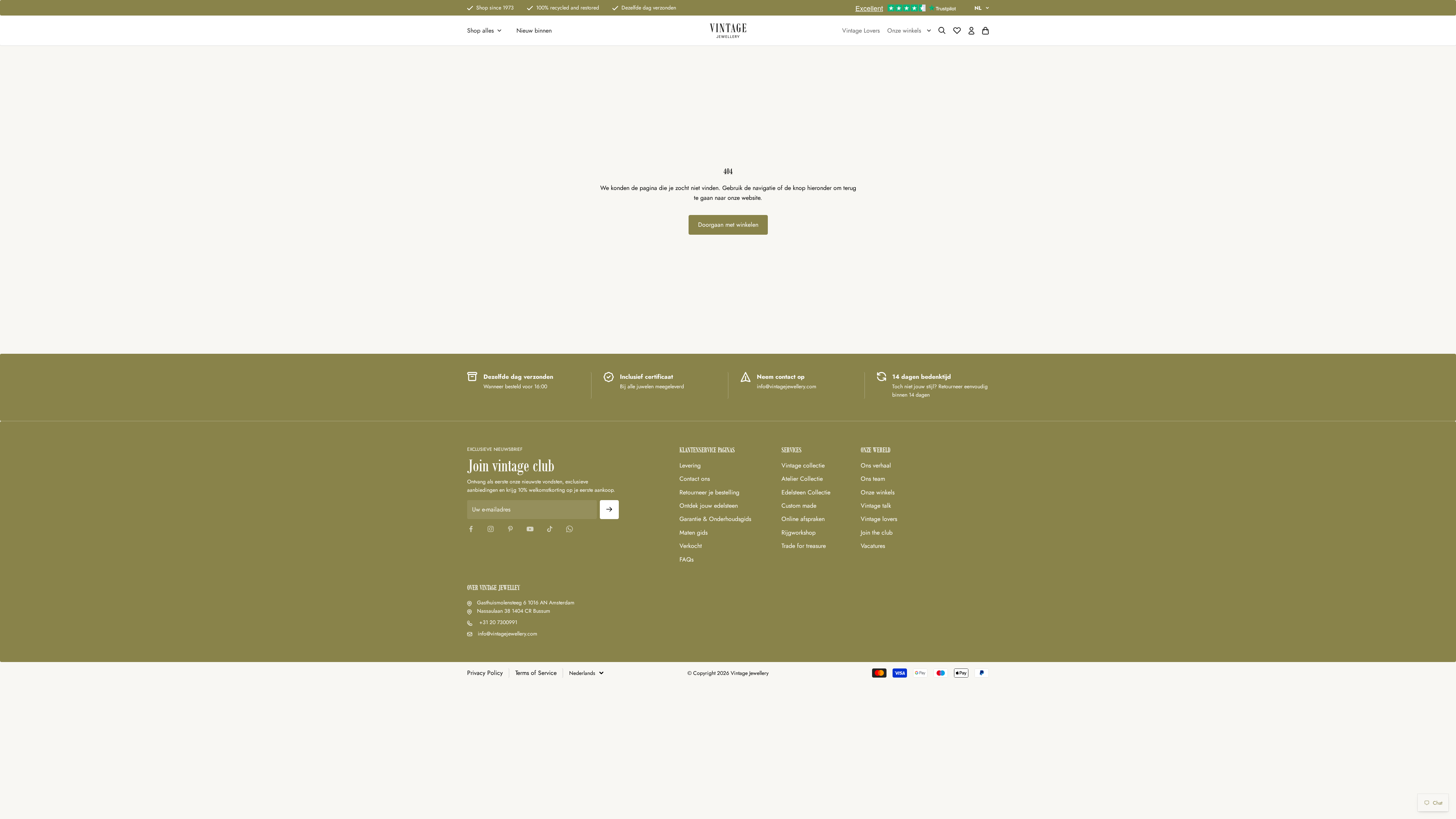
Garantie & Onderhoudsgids (715, 519)
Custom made (798, 505)
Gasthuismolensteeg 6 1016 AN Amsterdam (525, 602)
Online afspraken (803, 519)
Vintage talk (876, 505)
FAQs (686, 559)
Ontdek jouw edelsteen (708, 505)
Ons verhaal (876, 465)
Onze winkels (877, 492)
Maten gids (693, 532)
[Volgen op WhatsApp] (569, 529)
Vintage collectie (803, 465)
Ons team (873, 478)
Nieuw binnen (534, 30)
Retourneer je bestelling (709, 492)
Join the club (877, 532)
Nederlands (582, 673)
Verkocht (690, 545)
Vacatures (873, 545)
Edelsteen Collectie (805, 492)
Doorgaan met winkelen (728, 224)
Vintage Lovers (861, 30)
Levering (690, 465)
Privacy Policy (485, 672)
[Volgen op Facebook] (471, 529)
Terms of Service (536, 672)
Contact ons (694, 478)
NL (977, 8)
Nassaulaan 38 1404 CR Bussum (513, 611)
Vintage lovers (879, 519)
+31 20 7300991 (497, 622)
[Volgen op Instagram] (490, 529)
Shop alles (480, 30)
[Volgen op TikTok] (550, 529)
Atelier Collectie (802, 478)
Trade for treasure (803, 545)
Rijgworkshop (798, 532)
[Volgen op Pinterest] (510, 529)
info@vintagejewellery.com (507, 633)
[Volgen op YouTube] (530, 529)
